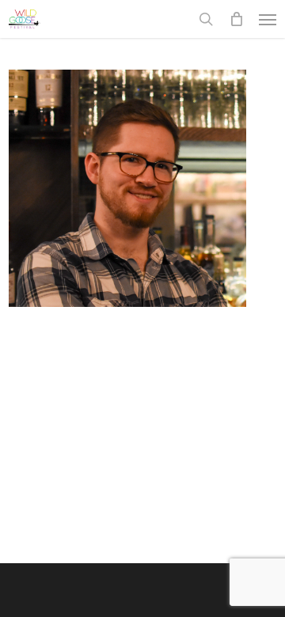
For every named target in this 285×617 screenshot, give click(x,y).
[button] (267, 19)
